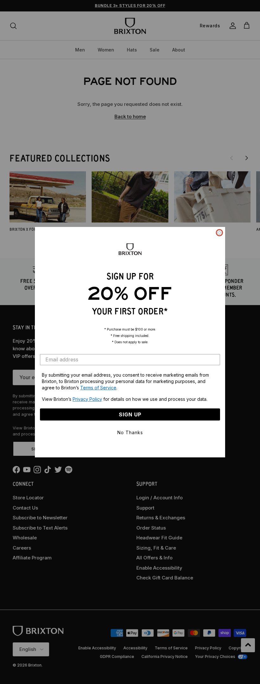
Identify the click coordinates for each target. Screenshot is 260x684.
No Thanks (130, 432)
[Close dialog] (219, 232)
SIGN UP (130, 414)
